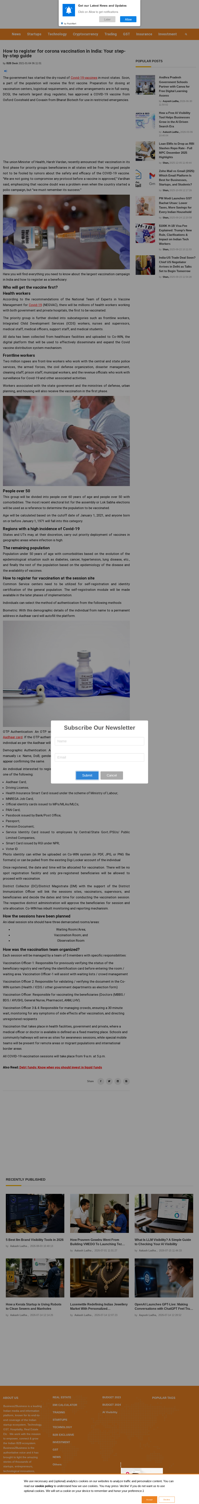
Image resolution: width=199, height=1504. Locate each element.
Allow (128, 19)
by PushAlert (70, 23)
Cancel (112, 775)
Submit (87, 775)
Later (107, 19)
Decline (166, 1500)
